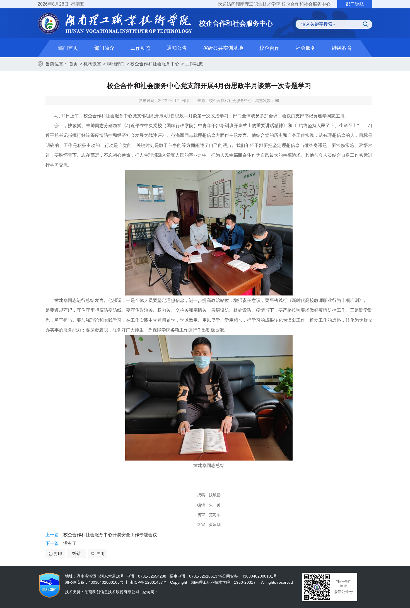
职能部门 (116, 63)
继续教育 (342, 48)
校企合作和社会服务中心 (154, 63)
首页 (73, 63)
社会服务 (306, 48)
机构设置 (92, 63)
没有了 (70, 543)
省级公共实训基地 (223, 48)
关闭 (100, 553)
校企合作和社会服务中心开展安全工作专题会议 (110, 534)
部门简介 (104, 48)
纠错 (76, 553)
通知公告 (177, 48)
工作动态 (141, 48)
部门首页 (68, 48)
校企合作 (269, 48)
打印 (58, 553)
